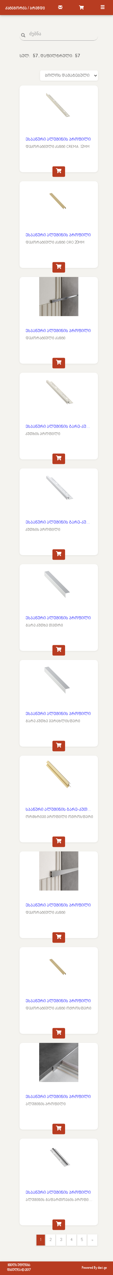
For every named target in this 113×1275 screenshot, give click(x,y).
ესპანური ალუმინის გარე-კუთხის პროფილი (59, 426)
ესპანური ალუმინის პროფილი (58, 139)
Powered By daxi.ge (94, 1268)
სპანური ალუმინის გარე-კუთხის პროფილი (59, 809)
